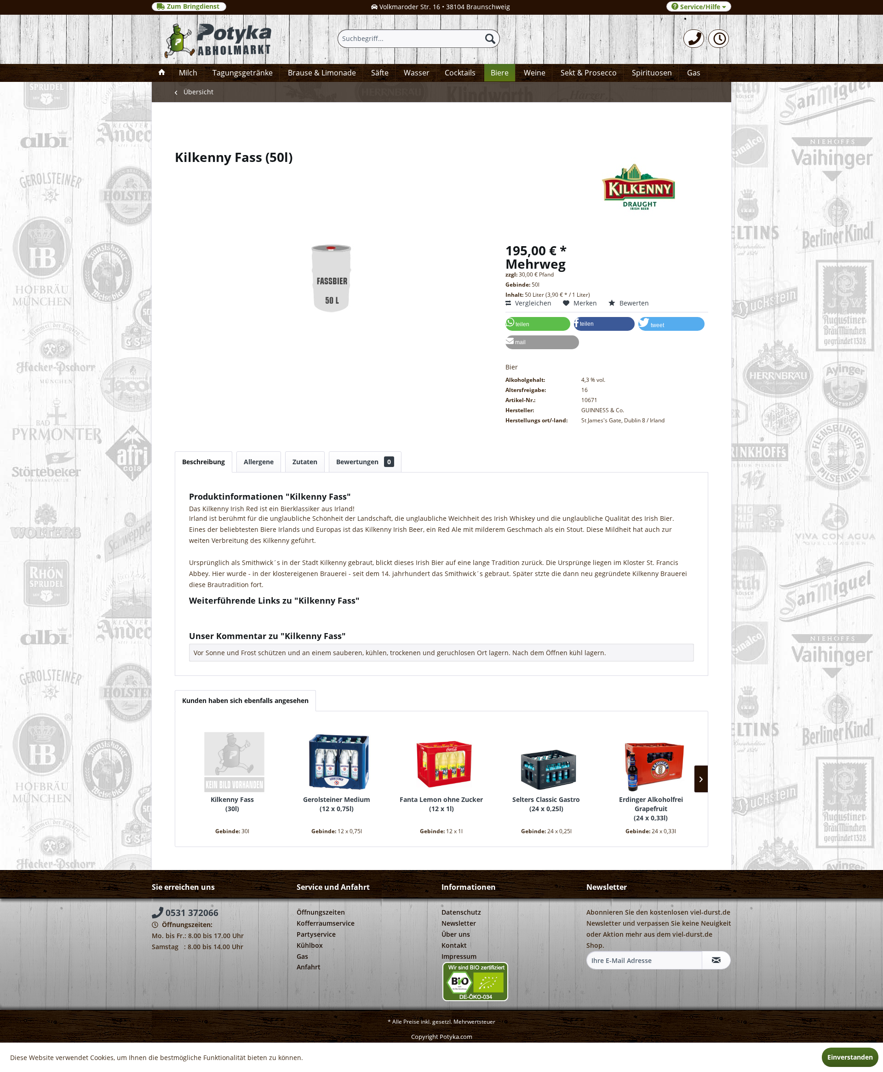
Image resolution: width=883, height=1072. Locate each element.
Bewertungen (363, 461)
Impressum (459, 956)
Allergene (259, 461)
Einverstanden (850, 1057)
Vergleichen (532, 303)
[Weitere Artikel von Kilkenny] (441, 187)
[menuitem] (693, 38)
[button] (537, 324)
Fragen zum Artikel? (226, 612)
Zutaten (304, 461)
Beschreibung (203, 461)
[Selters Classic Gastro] (546, 758)
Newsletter (459, 923)
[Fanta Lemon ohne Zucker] (441, 758)
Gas (302, 956)
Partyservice (316, 934)
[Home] (162, 72)
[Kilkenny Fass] (232, 758)
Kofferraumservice (326, 923)
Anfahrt (309, 966)
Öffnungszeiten (321, 912)
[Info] (718, 38)
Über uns (456, 934)
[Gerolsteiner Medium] (337, 758)
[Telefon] (693, 38)
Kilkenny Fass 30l (232, 804)
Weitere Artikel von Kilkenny (239, 621)
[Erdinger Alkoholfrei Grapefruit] (651, 758)
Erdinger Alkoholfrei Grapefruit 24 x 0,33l (651, 808)
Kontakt (454, 945)
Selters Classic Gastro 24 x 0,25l (546, 804)
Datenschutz (461, 912)
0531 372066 (190, 913)
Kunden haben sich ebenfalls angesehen (245, 700)
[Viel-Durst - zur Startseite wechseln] (217, 39)
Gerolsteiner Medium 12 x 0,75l (336, 804)
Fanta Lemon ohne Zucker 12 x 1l (441, 804)
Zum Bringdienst (193, 6)
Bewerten (633, 303)
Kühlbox (310, 945)
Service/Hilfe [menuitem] (700, 6)
